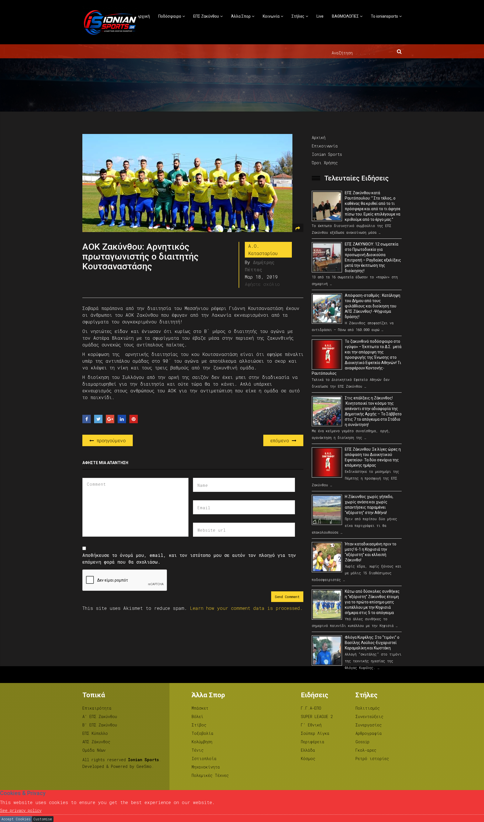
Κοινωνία (271, 16)
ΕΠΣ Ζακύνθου (206, 16)
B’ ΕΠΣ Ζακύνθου (99, 725)
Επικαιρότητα (96, 708)
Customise (42, 819)
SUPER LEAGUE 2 (317, 716)
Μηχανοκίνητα (206, 767)
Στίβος (199, 725)
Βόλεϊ (197, 716)
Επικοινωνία (325, 146)
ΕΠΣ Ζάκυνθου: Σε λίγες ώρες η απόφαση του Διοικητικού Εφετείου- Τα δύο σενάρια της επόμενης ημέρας (373, 457)
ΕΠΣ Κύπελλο (95, 733)
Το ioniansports (384, 16)
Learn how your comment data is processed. (246, 608)
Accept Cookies (16, 819)
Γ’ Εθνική (311, 725)
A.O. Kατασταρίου (263, 249)
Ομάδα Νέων (94, 750)
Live (320, 16)
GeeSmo (144, 766)
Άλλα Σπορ (241, 16)
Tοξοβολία (202, 733)
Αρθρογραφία (368, 733)
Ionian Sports (327, 154)
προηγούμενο (110, 440)
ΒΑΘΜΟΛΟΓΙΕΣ (345, 16)
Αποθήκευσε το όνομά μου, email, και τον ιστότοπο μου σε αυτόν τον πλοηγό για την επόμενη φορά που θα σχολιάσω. (189, 558)
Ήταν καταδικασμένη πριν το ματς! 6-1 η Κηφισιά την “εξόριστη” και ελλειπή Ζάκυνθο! (370, 552)
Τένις (198, 750)
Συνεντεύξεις (369, 716)
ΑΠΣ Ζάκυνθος (96, 741)
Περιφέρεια (312, 741)
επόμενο (281, 440)
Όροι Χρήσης (325, 162)
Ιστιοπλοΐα (204, 758)
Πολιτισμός (367, 708)
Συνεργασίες (368, 725)
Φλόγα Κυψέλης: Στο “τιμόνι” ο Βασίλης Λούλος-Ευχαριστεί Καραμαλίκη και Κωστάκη (372, 642)
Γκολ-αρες (365, 750)
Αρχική (143, 16)
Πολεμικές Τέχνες (210, 775)
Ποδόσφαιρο (169, 16)
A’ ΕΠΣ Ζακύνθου (99, 716)
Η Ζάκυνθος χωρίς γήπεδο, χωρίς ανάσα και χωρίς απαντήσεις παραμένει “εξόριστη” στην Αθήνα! (369, 504)
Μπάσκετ (200, 708)
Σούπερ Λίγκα (315, 733)
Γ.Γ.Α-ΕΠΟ (311, 708)
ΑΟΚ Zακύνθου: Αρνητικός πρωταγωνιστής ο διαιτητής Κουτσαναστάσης (140, 256)
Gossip (362, 741)
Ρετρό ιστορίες (372, 758)
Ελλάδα (308, 750)
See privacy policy (20, 810)
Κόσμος (308, 758)
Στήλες (298, 16)
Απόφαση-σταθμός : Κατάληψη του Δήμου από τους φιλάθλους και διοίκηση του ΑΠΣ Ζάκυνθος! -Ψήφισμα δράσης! (372, 306)
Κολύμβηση (202, 741)
